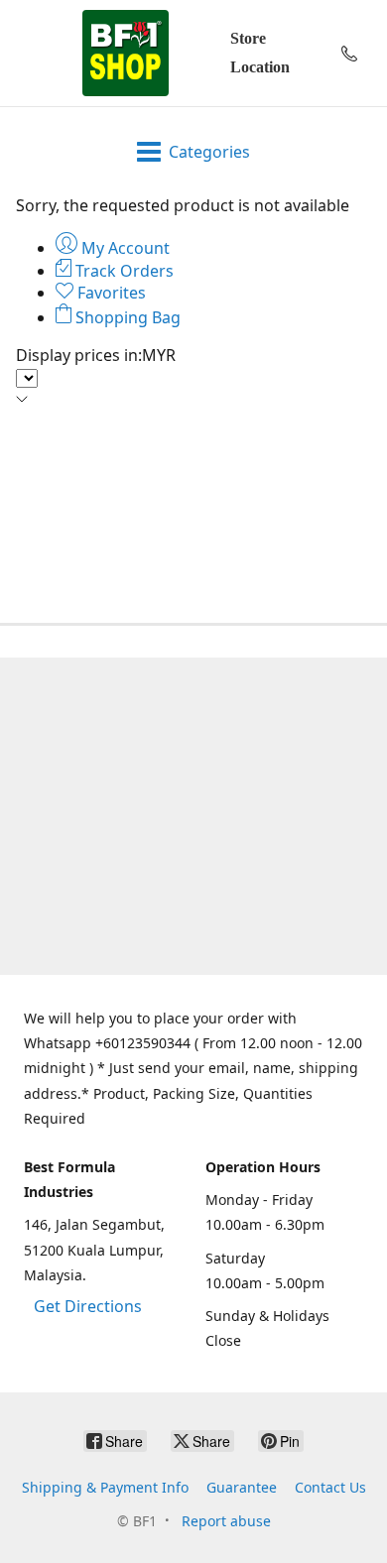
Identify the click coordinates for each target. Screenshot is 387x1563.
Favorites (109, 292)
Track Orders (122, 271)
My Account (123, 248)
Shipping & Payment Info (105, 1487)
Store (248, 38)
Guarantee (241, 1487)
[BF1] (125, 53)
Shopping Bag (126, 317)
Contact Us (330, 1487)
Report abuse (226, 1520)
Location (260, 67)
